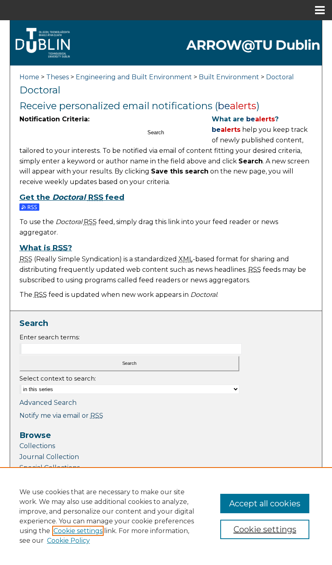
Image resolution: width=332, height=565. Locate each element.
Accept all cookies (264, 503)
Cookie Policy (68, 540)
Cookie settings (77, 531)
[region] (166, 516)
